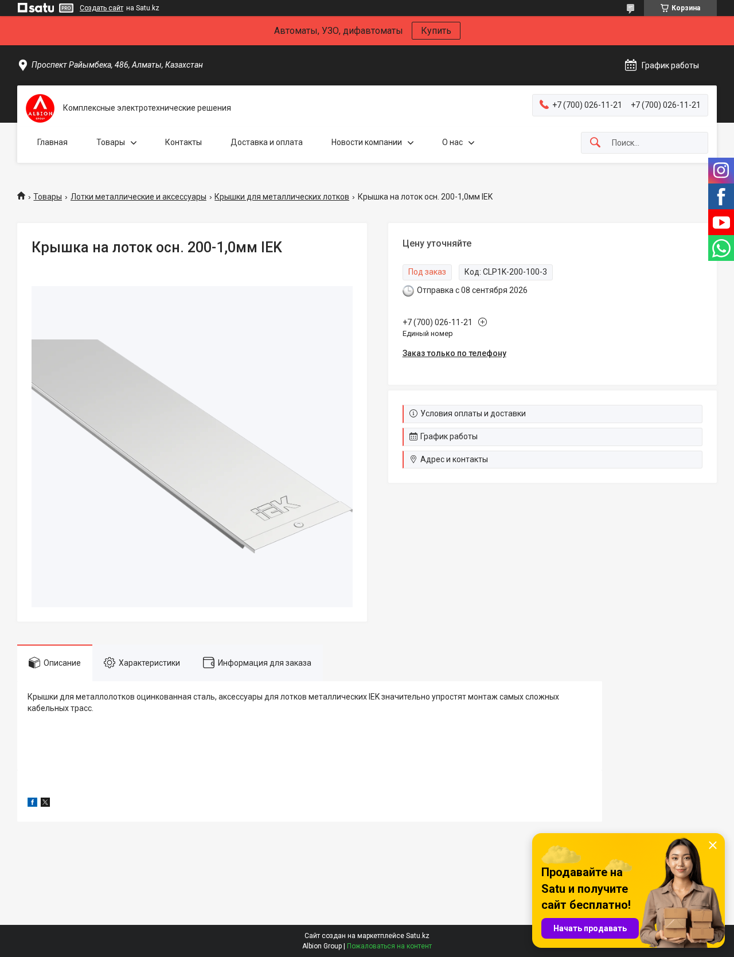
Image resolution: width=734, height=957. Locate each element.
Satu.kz (418, 936)
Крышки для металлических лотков (281, 196)
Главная (52, 142)
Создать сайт (101, 8)
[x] (45, 803)
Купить (436, 30)
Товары (110, 142)
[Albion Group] (40, 108)
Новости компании (366, 142)
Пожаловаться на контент (389, 946)
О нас (452, 142)
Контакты (183, 142)
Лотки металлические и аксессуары (138, 196)
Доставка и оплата (267, 142)
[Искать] (595, 143)
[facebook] (32, 803)
